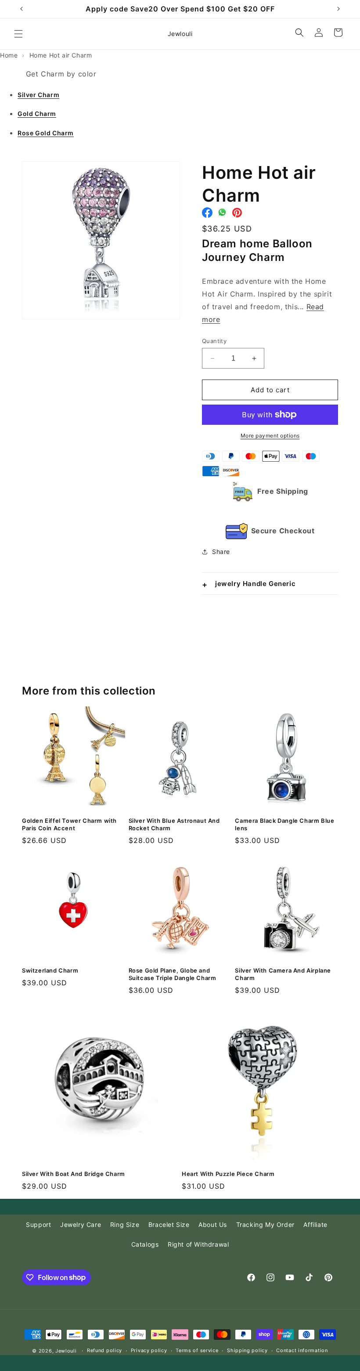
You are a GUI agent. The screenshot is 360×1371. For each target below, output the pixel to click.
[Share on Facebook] (207, 215)
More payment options (270, 435)
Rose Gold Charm (46, 133)
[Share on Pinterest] (237, 215)
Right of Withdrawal (198, 1244)
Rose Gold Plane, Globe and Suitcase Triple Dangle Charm (172, 974)
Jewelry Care (80, 1224)
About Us (212, 1224)
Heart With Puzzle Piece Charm (228, 1173)
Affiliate (315, 1224)
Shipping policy (247, 1350)
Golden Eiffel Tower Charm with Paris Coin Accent (69, 824)
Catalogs (145, 1244)
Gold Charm (37, 113)
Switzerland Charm (50, 970)
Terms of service (197, 1350)
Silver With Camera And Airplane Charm (283, 974)
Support (38, 1224)
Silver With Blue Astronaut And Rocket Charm (174, 824)
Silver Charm (38, 94)
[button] (18, 33)
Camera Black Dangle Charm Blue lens (284, 824)
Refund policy (104, 1350)
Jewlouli (66, 1351)
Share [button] (221, 551)
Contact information (302, 1350)
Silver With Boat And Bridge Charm (73, 1173)
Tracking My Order (265, 1224)
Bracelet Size (169, 1224)
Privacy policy (149, 1350)
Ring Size (124, 1224)
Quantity (214, 340)
